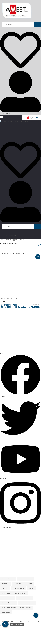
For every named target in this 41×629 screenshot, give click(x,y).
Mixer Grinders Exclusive (27, 603)
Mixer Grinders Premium (9, 607)
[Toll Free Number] (5, 624)
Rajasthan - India (6, 548)
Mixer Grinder (6, 593)
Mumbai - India (5, 545)
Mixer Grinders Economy (8, 603)
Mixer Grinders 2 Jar (20, 593)
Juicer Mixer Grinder (19, 588)
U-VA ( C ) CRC (7, 301)
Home (2, 240)
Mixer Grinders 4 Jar (8, 598)
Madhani (31, 588)
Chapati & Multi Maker (8, 579)
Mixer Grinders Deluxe (9, 298)
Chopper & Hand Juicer (25, 579)
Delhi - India (4, 534)
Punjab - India (5, 552)
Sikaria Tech (35, 622)
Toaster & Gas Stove (25, 607)
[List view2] (34, 244)
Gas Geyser (5, 588)
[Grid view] (39, 244)
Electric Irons (5, 583)
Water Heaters (6, 612)
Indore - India (4, 537)
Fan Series (29, 583)
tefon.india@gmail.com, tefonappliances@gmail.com (22, 346)
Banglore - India (5, 541)
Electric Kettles (18, 583)
